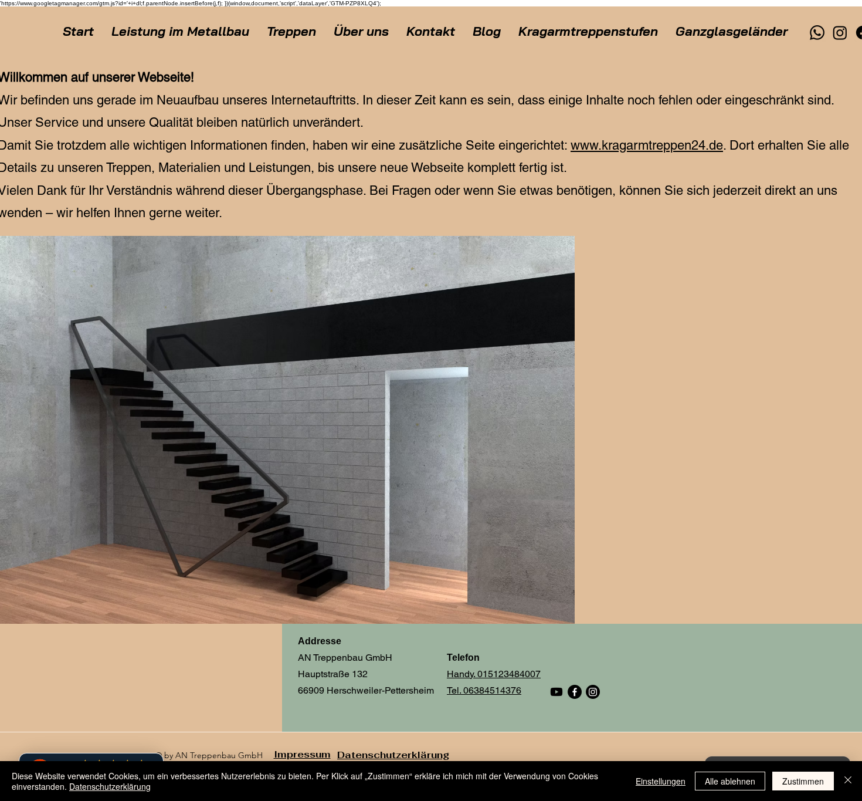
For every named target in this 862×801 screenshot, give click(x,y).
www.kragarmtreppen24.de (647, 145)
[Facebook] (575, 692)
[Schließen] (848, 781)
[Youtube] (556, 692)
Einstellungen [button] (660, 781)
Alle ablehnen (730, 781)
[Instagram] (840, 32)
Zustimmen (803, 781)
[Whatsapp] (817, 32)
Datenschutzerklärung (110, 786)
